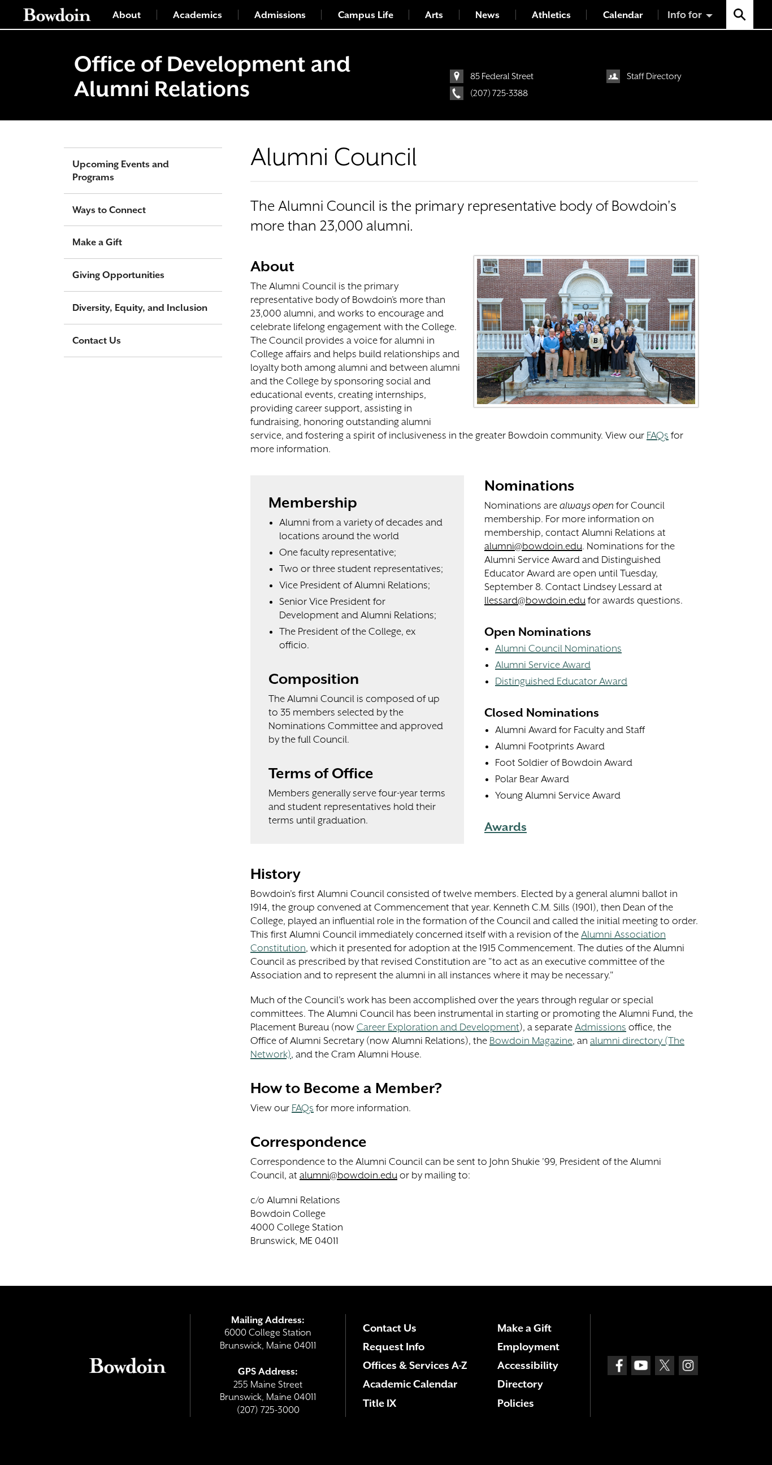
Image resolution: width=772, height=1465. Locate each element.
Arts (434, 15)
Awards (505, 827)
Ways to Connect (109, 210)
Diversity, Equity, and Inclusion (139, 307)
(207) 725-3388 (499, 93)
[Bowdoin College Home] (57, 14)
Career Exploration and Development (438, 1027)
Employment (528, 1347)
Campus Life (365, 15)
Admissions (280, 15)
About (126, 15)
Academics (197, 15)
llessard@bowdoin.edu (534, 600)
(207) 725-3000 (268, 1410)
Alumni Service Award (543, 664)
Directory (520, 1384)
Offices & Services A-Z (415, 1365)
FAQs (658, 435)
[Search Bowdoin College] (739, 14)
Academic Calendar (410, 1384)
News (487, 15)
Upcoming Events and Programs (120, 171)
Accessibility (527, 1365)
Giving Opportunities (118, 275)
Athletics (551, 15)
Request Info (393, 1347)
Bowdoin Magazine (531, 1040)
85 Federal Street (502, 76)
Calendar (623, 15)
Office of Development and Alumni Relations (212, 76)
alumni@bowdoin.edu (533, 546)
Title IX (379, 1403)
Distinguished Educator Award (561, 681)
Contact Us (96, 340)
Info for (684, 14)
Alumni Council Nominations (558, 648)
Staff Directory (654, 76)
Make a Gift (97, 242)
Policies (515, 1403)
